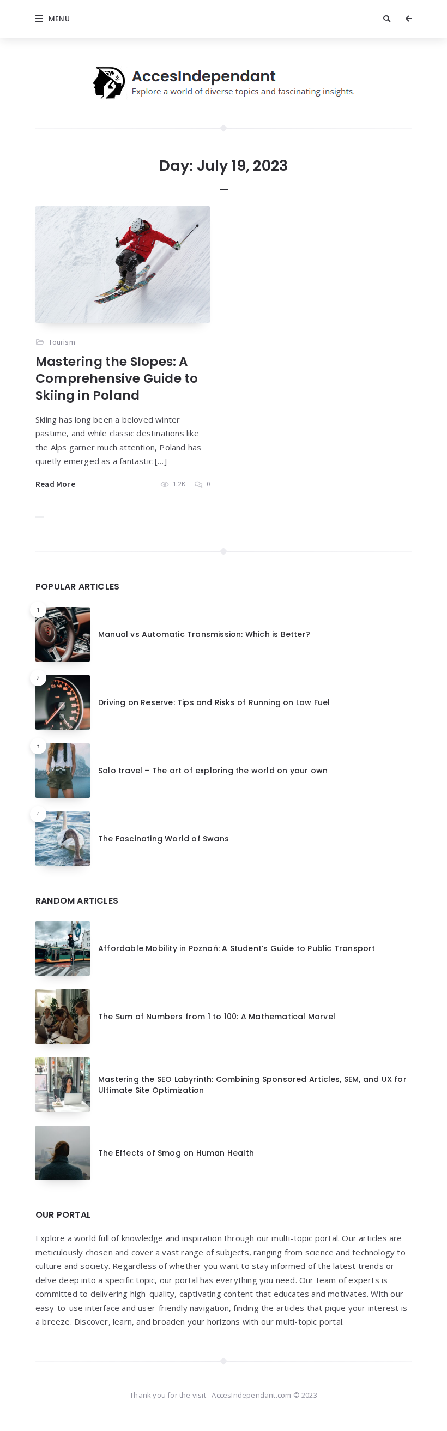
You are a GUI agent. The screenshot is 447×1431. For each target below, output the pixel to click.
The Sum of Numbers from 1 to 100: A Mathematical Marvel (216, 1016)
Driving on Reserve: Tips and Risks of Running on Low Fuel (214, 702)
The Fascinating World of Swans (163, 838)
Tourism (62, 342)
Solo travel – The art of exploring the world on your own (213, 770)
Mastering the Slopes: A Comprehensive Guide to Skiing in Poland (116, 378)
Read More (55, 484)
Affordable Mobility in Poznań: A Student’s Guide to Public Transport (237, 948)
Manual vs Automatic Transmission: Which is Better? (204, 634)
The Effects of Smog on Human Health (176, 1152)
